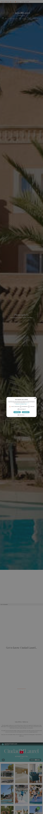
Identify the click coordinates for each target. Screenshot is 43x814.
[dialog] (21, 407)
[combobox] (35, 398)
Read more (27, 402)
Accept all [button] (17, 412)
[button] (21, 404)
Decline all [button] (25, 412)
